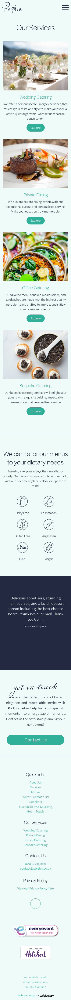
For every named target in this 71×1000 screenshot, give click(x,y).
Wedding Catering (35, 97)
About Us (36, 782)
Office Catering (35, 288)
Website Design (26, 995)
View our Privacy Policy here (35, 888)
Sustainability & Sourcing (35, 806)
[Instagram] (35, 903)
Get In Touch (35, 811)
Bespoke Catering (35, 385)
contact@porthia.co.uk (35, 868)
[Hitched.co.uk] (35, 952)
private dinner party (35, 982)
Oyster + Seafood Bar (35, 797)
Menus (35, 792)
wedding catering (35, 977)
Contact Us (35, 739)
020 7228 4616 (35, 863)
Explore (35, 127)
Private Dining (35, 195)
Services (35, 787)
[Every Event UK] (35, 931)
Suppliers (35, 801)
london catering (35, 987)
